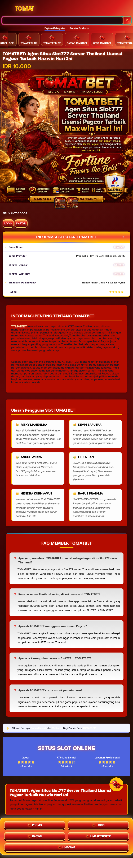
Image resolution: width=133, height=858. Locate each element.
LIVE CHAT (69, 847)
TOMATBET (19, 326)
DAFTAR (21, 223)
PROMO (37, 825)
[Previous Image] (3, 136)
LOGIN (8, 223)
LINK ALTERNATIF (100, 836)
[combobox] (62, 20)
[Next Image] (130, 136)
